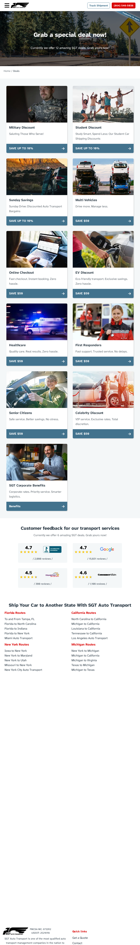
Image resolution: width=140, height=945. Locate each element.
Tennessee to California (86, 633)
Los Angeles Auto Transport (89, 638)
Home (7, 71)
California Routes (83, 613)
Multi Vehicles (86, 200)
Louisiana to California (85, 628)
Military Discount (22, 127)
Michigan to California (85, 623)
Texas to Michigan (83, 665)
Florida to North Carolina (20, 623)
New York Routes (17, 644)
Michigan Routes (83, 644)
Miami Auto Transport (18, 638)
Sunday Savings (21, 200)
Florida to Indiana (16, 628)
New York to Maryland (18, 655)
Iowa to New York (16, 650)
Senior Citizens (20, 413)
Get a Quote (80, 938)
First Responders (88, 345)
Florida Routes (15, 613)
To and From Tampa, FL (20, 619)
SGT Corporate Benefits (27, 485)
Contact (77, 943)
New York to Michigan (85, 650)
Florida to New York (17, 633)
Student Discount (88, 127)
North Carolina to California (88, 619)
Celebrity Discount (89, 413)
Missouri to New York (18, 665)
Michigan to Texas (83, 669)
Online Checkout (21, 272)
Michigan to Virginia (84, 660)
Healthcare (17, 345)
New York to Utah (16, 660)
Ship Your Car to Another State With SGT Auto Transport (70, 605)
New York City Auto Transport (23, 669)
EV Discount (84, 272)
